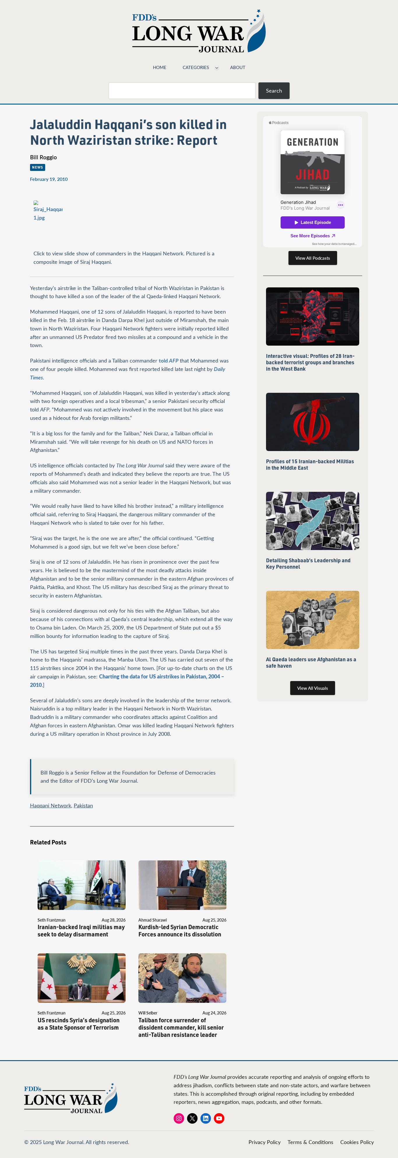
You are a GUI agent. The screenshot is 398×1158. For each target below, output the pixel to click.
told (168, 360)
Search (274, 90)
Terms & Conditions (310, 1141)
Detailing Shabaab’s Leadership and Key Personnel (308, 563)
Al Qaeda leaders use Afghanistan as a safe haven (311, 662)
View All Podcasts (312, 258)
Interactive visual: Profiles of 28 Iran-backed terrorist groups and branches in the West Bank (310, 362)
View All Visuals (312, 688)
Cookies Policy (357, 1141)
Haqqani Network (50, 805)
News (37, 167)
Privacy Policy (265, 1141)
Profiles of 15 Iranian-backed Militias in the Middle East (310, 464)
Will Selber (147, 1013)
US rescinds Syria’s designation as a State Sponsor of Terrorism (78, 1023)
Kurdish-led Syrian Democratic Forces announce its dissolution (179, 930)
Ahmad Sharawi (152, 920)
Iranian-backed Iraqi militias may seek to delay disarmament (81, 930)
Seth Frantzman (52, 920)
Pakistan (83, 805)
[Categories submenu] (217, 67)
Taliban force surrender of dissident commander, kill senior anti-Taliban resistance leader (181, 1027)
